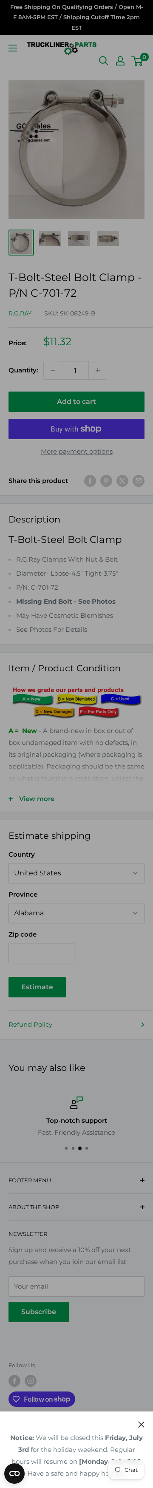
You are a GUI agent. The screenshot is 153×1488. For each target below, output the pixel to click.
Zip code (22, 934)
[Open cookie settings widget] (14, 1473)
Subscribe (38, 1312)
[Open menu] (12, 48)
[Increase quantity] (98, 370)
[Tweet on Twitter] (122, 480)
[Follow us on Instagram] (31, 1381)
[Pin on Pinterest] (106, 480)
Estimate (37, 987)
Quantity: (23, 370)
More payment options (77, 451)
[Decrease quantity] (53, 370)
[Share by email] (138, 480)
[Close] (141, 1424)
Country (21, 854)
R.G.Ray (20, 313)
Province (22, 894)
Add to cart (76, 402)
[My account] (120, 60)
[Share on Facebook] (90, 480)
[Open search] (103, 60)
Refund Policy (30, 1024)
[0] (137, 61)
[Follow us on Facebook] (14, 1381)
